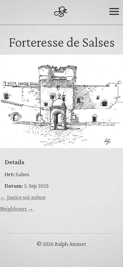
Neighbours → (16, 208)
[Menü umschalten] (114, 13)
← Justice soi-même (23, 197)
